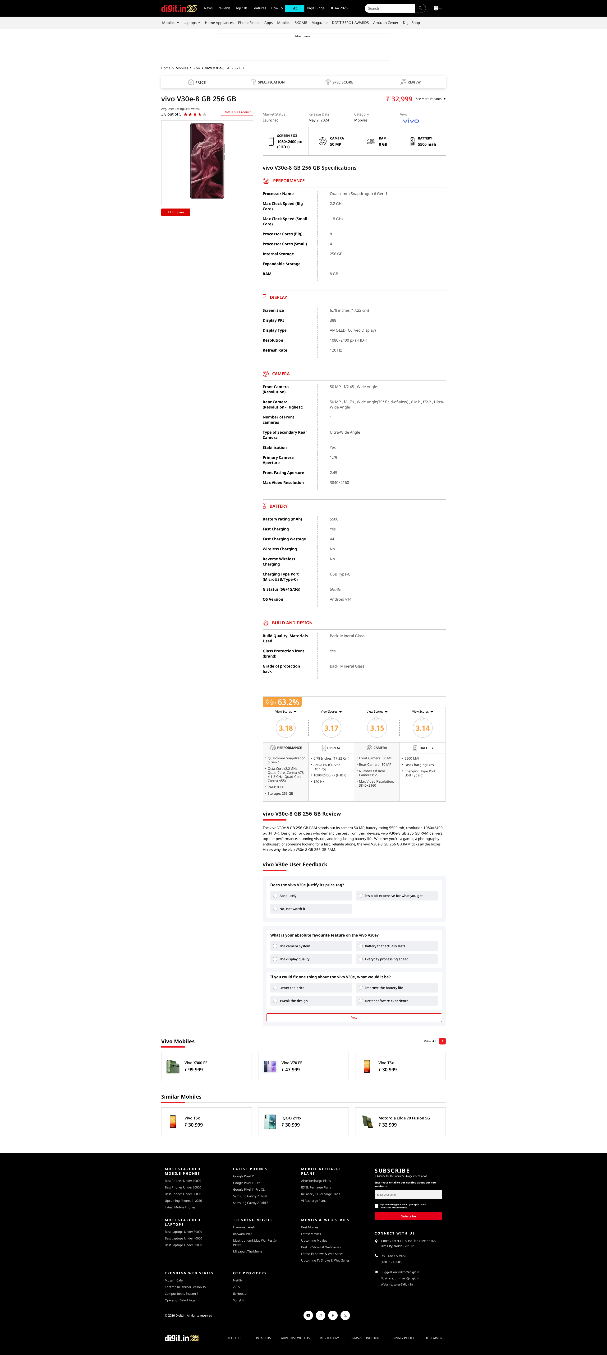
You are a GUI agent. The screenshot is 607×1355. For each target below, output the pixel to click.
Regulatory (329, 1338)
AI (295, 8)
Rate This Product (237, 112)
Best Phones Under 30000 (183, 1194)
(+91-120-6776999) (393, 1256)
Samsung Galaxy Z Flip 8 (250, 1196)
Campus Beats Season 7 (181, 1293)
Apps (268, 22)
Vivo (196, 68)
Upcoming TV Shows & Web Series (325, 1260)
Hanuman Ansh (244, 1227)
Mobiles (168, 22)
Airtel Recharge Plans (316, 1181)
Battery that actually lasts (385, 946)
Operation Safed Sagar (181, 1300)
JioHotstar (240, 1293)
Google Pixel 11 (244, 1176)
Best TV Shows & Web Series (321, 1247)
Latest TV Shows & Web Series (322, 1254)
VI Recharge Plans (313, 1200)
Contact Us (262, 1338)
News (208, 8)
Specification (271, 82)
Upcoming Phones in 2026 (183, 1200)
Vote (354, 1017)
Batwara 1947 (242, 1234)
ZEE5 (236, 1287)
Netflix (238, 1280)
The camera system (294, 946)
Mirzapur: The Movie (247, 1251)
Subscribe (408, 1216)
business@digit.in (407, 1278)
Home (165, 68)
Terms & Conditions (365, 1338)
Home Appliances (219, 22)
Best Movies (309, 1227)
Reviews (224, 8)
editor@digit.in (408, 1272)
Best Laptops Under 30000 (183, 1232)
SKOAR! (301, 22)
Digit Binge (316, 8)
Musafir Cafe (174, 1280)
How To (277, 8)
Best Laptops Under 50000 (183, 1245)
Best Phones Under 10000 (183, 1181)
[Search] (420, 8)
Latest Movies (311, 1234)
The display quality (294, 959)
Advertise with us (295, 1338)
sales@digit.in (403, 1284)
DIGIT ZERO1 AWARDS (350, 22)
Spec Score (342, 82)
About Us (234, 1338)
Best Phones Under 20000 (183, 1187)
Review (414, 82)
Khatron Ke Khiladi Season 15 (185, 1287)
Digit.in (180, 1315)
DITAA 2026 (339, 8)
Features (259, 8)
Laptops (190, 22)
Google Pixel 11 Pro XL (249, 1189)
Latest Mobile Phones (180, 1207)
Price (200, 82)
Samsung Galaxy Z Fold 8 (250, 1203)
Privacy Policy (402, 1338)
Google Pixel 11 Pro (246, 1183)
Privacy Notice (399, 1207)
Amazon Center (385, 22)
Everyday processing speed (387, 959)
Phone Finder (249, 22)
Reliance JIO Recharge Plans (320, 1194)
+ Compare (175, 212)
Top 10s (241, 8)
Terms (383, 1207)
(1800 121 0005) (391, 1262)
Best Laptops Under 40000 (183, 1238)
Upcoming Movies (314, 1240)
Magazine (319, 22)
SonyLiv (238, 1300)
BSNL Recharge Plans (316, 1187)
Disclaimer (433, 1338)
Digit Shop (411, 22)
